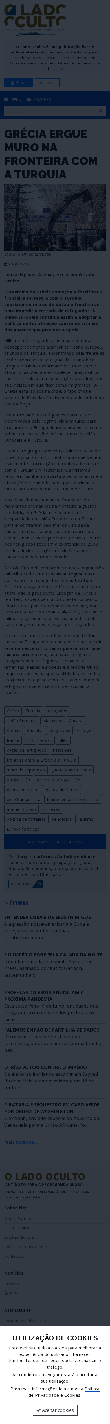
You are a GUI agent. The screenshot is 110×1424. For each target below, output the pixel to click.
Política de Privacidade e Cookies (64, 1392)
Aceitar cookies (57, 1410)
